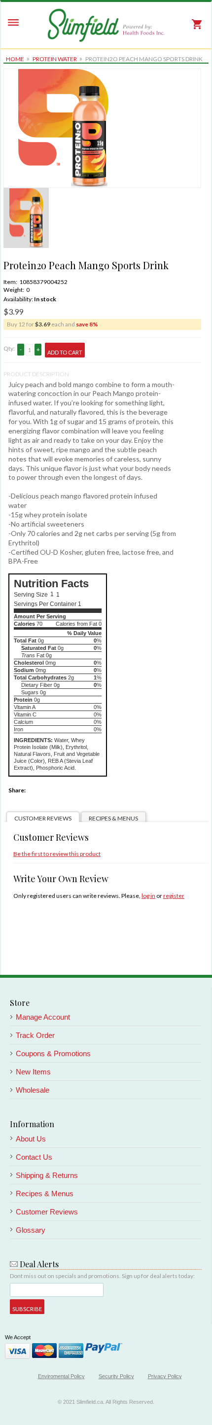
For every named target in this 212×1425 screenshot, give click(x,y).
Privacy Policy (165, 1376)
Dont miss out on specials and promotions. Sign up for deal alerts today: (102, 1276)
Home (15, 59)
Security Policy (116, 1376)
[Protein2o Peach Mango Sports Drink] (63, 72)
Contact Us (34, 1157)
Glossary (30, 1230)
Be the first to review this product (57, 853)
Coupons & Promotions (53, 1053)
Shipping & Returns (47, 1175)
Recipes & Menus (113, 818)
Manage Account (43, 1017)
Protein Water (55, 59)
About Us (31, 1139)
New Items (33, 1072)
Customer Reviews (42, 818)
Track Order (35, 1035)
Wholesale (32, 1090)
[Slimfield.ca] (106, 25)
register (173, 895)
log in (148, 895)
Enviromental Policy (61, 1376)
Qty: (9, 348)
